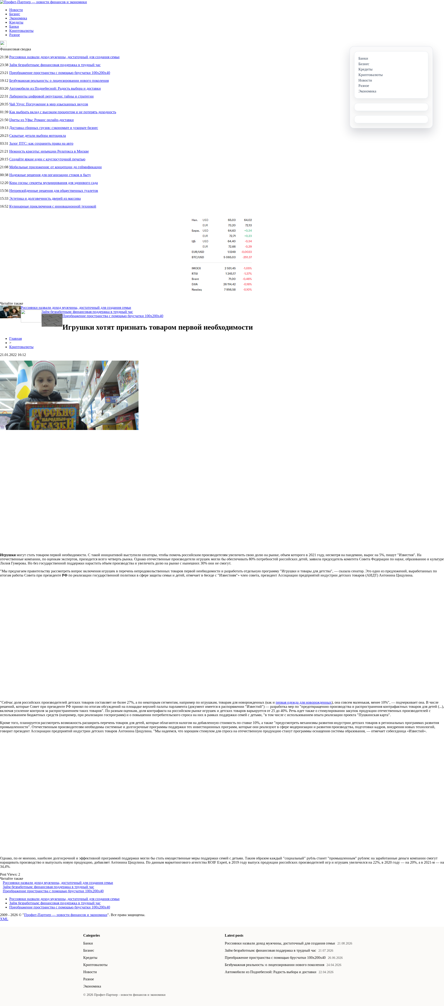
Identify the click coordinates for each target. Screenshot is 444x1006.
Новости (16, 10)
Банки (14, 26)
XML (4, 919)
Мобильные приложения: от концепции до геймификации (55, 167)
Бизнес (14, 14)
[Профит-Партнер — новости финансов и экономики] (43, 2)
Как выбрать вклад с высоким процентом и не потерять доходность (62, 112)
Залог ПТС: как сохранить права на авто (41, 143)
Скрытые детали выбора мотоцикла (37, 136)
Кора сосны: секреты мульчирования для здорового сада (53, 183)
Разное (14, 35)
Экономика (18, 18)
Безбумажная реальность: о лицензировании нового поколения (59, 81)
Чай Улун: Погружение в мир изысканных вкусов (48, 104)
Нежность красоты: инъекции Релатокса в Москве (49, 151)
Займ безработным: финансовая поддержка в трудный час (55, 65)
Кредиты (16, 22)
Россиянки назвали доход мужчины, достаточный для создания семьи (64, 57)
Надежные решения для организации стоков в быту (50, 175)
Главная (15, 338)
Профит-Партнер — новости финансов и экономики (65, 915)
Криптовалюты (21, 31)
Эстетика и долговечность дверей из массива (45, 198)
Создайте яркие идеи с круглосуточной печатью (47, 159)
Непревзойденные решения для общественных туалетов (53, 191)
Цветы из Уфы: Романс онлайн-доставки (41, 120)
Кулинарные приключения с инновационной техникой (52, 206)
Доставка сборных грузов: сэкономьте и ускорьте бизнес (53, 128)
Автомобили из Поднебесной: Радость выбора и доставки (55, 88)
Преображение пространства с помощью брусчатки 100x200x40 (59, 73)
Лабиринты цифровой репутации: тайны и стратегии (51, 96)
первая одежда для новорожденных (304, 702)
